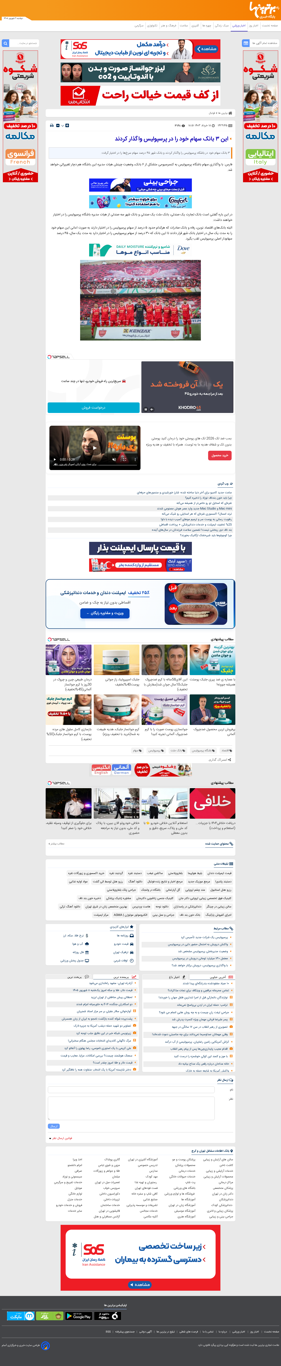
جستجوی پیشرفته (125, 1332)
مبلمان (116, 1176)
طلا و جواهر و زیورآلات (107, 1171)
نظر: (231, 1099)
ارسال (54, 1126)
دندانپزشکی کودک (222, 1205)
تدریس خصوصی (148, 1165)
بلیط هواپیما (195, 873)
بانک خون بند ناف (190, 915)
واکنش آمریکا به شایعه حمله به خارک (207, 1071)
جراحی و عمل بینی (163, 915)
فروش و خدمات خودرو (69, 1205)
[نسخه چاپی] (52, 125)
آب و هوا (78, 944)
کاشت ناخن (226, 1165)
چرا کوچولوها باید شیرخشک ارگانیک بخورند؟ (206, 535)
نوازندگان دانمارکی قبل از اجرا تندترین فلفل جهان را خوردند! (193, 997)
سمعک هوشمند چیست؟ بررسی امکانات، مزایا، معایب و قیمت (96, 1055)
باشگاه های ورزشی (184, 1188)
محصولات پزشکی (185, 1165)
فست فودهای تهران (146, 1188)
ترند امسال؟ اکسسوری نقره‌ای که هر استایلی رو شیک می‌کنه (197, 514)
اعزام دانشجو (75, 1165)
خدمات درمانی (187, 1171)
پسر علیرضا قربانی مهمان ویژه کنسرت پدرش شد (200, 1019)
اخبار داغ (174, 977)
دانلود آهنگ (135, 881)
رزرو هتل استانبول (220, 890)
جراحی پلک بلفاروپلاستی (121, 890)
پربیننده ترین (121, 977)
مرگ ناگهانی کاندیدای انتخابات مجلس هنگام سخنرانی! (99, 1040)
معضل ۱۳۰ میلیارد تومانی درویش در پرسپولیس (200, 958)
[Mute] (152, 409)
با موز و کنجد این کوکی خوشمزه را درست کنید (201, 1056)
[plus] (67, 125)
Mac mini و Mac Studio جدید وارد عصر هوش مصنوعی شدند (194, 508)
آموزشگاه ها (188, 1199)
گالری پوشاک (112, 1159)
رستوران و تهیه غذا (146, 1182)
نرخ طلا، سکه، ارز (73, 935)
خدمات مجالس (149, 1211)
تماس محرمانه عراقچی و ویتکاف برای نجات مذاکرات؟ (198, 990)
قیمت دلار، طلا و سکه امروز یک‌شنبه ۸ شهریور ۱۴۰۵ (102, 990)
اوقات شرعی (121, 960)
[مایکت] (20, 1317)
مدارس (153, 1171)
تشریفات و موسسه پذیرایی (142, 1205)
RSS (108, 1332)
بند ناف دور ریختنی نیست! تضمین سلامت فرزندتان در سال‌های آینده (192, 530)
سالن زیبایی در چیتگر (219, 906)
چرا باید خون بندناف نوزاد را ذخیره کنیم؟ (208, 498)
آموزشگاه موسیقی (184, 1211)
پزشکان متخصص (223, 1188)
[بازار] (49, 1317)
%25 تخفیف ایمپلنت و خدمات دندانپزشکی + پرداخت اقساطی (195, 525)
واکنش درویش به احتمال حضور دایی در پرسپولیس (198, 944)
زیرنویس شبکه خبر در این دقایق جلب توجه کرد (103, 1033)
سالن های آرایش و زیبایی (218, 1159)
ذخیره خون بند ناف (90, 898)
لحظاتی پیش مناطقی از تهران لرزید (111, 997)
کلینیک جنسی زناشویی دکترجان (154, 898)
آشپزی (195, 25)
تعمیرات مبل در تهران (107, 1182)
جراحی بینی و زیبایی (221, 1216)
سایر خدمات (75, 1211)
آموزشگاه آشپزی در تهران (143, 1159)
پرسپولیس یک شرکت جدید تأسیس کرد (204, 937)
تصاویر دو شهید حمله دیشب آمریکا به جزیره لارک (102, 1026)
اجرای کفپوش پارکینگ (218, 915)
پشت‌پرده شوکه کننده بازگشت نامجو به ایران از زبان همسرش (97, 1018)
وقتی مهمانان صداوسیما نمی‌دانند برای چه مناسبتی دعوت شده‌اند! (190, 1034)
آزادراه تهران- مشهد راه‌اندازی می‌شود (110, 983)
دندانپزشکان (226, 1199)
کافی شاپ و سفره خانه (144, 1193)
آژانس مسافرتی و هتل (107, 1216)
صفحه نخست (270, 25)
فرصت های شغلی (188, 1332)
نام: (231, 1089)
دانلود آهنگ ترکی (70, 906)
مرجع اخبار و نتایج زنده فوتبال (165, 881)
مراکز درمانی (226, 1182)
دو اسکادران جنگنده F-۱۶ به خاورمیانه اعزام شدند (104, 1004)
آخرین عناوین (218, 977)
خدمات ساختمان (110, 1205)
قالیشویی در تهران (109, 1211)
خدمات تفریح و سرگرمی (68, 1182)
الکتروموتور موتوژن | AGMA (130, 915)
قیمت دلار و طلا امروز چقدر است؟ (112, 1062)
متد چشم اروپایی (195, 890)
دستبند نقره (135, 873)
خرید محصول (220, 455)
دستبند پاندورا (223, 881)
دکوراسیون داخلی (109, 1193)
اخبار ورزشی (239, 25)
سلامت (184, 25)
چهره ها (207, 25)
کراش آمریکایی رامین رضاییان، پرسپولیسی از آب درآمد (197, 1042)
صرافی (78, 1171)
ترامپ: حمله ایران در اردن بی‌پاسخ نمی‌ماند (202, 1005)
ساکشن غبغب (155, 873)
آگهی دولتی (145, 1332)
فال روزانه (78, 952)
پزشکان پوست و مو (183, 1159)
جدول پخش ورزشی (72, 960)
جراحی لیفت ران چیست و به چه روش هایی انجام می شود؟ (194, 1012)
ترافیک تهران (120, 952)
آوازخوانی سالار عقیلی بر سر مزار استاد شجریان (104, 1011)
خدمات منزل (74, 1199)
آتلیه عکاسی (151, 1216)
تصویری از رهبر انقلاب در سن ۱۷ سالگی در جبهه (200, 1027)
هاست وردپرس (141, 906)
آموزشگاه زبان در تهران (182, 1205)
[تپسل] (49, 357)
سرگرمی (139, 25)
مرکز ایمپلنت (101, 915)
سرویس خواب (111, 1188)
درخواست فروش (93, 408)
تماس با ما (208, 1332)
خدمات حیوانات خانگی (182, 1176)
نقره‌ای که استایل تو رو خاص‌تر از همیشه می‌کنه (204, 503)
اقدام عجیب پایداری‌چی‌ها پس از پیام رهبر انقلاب (199, 1049)
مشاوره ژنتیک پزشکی (118, 898)
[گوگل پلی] (78, 1317)
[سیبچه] (107, 1317)
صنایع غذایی (150, 1199)
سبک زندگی (222, 25)
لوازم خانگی (75, 1193)
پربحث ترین (74, 977)
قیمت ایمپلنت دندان (219, 873)
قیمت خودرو (121, 944)
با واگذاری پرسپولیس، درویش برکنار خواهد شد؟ (200, 965)
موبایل (78, 1188)
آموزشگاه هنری (186, 1216)
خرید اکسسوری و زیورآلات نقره (86, 873)
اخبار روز (254, 25)
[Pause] (145, 409)
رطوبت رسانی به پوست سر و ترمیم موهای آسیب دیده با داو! (196, 519)
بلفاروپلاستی (175, 873)
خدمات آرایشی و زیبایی (219, 1171)
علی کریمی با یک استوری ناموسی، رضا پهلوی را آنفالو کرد (97, 1048)
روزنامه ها (122, 935)
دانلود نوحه (162, 906)
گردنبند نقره (116, 873)
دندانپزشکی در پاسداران (187, 906)
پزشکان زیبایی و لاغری (220, 1211)
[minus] (58, 125)
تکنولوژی (152, 25)
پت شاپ (190, 1182)
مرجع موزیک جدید (199, 881)
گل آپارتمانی (173, 890)
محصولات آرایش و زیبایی (218, 1176)
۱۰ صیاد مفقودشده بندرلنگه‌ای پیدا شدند (206, 983)
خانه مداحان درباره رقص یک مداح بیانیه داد (203, 1064)
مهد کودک (152, 1176)
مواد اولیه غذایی (78, 881)
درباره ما (223, 1332)
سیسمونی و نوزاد (72, 1176)
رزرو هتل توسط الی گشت (108, 881)
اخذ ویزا (77, 1159)
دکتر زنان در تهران (222, 1193)
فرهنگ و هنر (169, 25)
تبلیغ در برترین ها (166, 1332)
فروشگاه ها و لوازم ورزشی (179, 1193)
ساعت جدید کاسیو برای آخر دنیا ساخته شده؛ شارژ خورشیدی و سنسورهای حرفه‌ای (184, 492)
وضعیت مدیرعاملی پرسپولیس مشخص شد (203, 951)
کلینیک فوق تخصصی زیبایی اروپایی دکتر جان (205, 898)
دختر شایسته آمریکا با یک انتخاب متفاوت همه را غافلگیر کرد (96, 1069)
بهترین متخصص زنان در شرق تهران (106, 906)
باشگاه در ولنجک (150, 890)
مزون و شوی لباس (109, 1165)
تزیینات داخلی (112, 1199)
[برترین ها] (262, 10)
